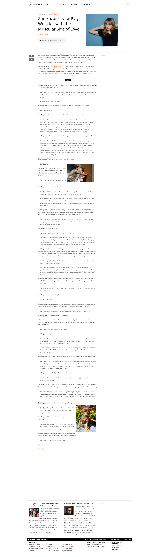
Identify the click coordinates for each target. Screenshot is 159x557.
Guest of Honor (52, 14)
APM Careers (115, 547)
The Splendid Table (67, 550)
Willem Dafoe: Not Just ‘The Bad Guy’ (78, 504)
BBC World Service (67, 544)
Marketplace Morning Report (36, 548)
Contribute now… (93, 548)
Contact (86, 5)
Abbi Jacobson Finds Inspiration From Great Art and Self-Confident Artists (44, 505)
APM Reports (49, 544)
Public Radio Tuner (117, 545)
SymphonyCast (33, 552)
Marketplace (49, 546)
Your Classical (65, 552)
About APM (115, 549)
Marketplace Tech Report (52, 548)
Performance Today (67, 548)
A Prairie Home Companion (52, 550)
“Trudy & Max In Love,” (56, 66)
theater (44, 449)
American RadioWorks (34, 544)
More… (31, 554)
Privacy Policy (127, 539)
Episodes (62, 5)
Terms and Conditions (115, 539)
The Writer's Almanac (51, 552)
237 (45, 445)
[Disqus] (68, 475)
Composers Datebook (34, 546)
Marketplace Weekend (67, 546)
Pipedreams (32, 550)
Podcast (74, 5)
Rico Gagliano (44, 34)
